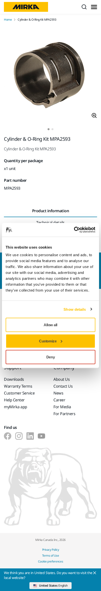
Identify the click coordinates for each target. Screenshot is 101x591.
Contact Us (63, 386)
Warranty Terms (18, 386)
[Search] (84, 7)
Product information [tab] (50, 210)
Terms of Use (50, 555)
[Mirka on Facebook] (7, 436)
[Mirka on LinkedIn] (30, 436)
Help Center (14, 400)
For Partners (64, 413)
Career (59, 400)
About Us (61, 379)
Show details (74, 309)
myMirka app (15, 406)
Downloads (14, 379)
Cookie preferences (50, 561)
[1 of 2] (49, 129)
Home (8, 20)
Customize (47, 341)
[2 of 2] (52, 129)
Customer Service (19, 393)
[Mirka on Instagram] (19, 436)
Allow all (50, 325)
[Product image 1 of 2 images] (50, 75)
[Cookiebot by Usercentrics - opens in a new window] (73, 230)
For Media (62, 406)
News (58, 393)
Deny (50, 357)
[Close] (94, 572)
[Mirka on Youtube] (41, 436)
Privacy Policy (50, 550)
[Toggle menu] (94, 7)
